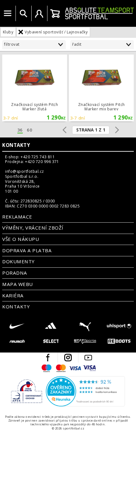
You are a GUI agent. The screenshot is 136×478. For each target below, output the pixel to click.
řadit (76, 44)
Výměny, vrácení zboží (32, 227)
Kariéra (12, 295)
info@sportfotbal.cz (24, 171)
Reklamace (17, 216)
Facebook (48, 357)
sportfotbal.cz (99, 13)
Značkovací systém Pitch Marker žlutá (34, 88)
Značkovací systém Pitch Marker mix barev (101, 88)
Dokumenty (18, 261)
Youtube (88, 357)
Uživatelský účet (39, 13)
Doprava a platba (27, 250)
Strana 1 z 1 (90, 130)
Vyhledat (23, 13)
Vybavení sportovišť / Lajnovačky (56, 32)
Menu (7, 13)
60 (29, 130)
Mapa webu (17, 284)
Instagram (68, 357)
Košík (55, 13)
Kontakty (16, 145)
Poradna (14, 273)
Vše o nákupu (20, 239)
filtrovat (11, 44)
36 (20, 130)
